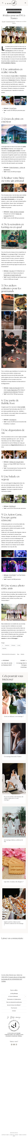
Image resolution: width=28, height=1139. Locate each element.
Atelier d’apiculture (12, 390)
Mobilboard (12, 506)
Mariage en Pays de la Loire (14, 9)
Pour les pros (14, 1008)
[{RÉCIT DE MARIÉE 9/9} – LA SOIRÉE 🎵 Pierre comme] (14, 1059)
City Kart (11, 271)
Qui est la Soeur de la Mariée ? (14, 1005)
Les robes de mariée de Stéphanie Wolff (6, 663)
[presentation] (14, 698)
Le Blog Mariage (14, 993)
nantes (22, 654)
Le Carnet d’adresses (13, 996)
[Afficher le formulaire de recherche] (2, 3)
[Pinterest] (8, 4)
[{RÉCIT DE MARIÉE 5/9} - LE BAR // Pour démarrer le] (14, 1122)
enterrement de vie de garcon (8, 654)
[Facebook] (10, 4)
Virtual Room (12, 108)
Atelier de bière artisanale (17, 212)
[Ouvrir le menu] (25, 3)
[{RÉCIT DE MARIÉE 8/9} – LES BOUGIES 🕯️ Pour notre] (14, 1075)
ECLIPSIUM (12, 575)
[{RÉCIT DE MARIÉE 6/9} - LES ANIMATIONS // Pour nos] (14, 1106)
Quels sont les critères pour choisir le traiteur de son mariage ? (13, 923)
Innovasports (12, 419)
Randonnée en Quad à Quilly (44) (12, 275)
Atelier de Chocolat (14, 388)
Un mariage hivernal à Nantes (12, 756)
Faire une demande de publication (14, 1002)
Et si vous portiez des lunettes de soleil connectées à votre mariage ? (13, 798)
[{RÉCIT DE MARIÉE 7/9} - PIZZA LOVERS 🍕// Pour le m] (14, 1090)
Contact (14, 1010)
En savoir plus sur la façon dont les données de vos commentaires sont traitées (13, 979)
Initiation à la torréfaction (11, 392)
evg (18, 654)
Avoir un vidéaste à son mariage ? (14, 716)
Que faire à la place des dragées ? (14, 881)
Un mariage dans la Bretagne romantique (21, 664)
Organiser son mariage (14, 12)
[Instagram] (6, 4)
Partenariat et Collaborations (14, 999)
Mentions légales (14, 1132)
